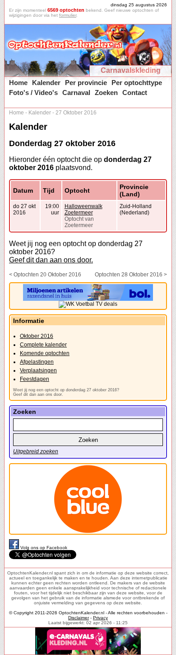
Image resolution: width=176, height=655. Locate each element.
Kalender (46, 82)
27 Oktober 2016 (76, 112)
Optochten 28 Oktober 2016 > (131, 274)
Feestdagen (34, 379)
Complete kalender (43, 345)
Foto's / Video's (33, 92)
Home (18, 82)
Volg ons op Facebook (43, 547)
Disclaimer (78, 617)
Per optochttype (136, 82)
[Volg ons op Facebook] (14, 547)
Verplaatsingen (38, 370)
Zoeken (106, 92)
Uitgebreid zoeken (35, 451)
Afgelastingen (37, 362)
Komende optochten (44, 353)
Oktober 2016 (36, 336)
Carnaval (76, 92)
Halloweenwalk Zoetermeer (83, 209)
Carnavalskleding (131, 70)
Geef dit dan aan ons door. (51, 260)
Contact (134, 92)
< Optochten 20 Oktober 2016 (45, 274)
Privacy (100, 617)
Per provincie (86, 82)
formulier (67, 15)
